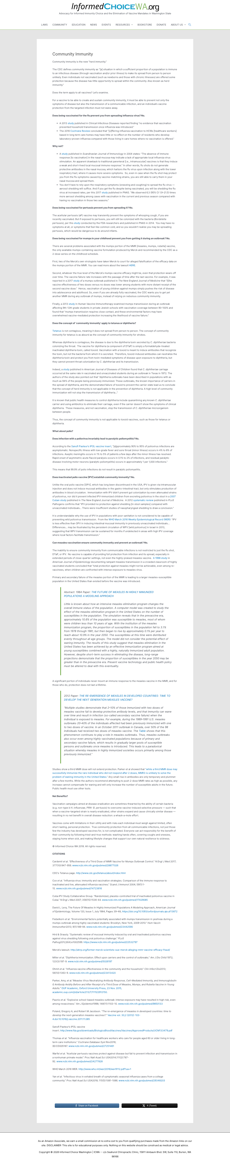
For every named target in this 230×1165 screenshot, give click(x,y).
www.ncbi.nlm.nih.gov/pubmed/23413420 (92, 972)
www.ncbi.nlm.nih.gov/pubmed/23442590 (109, 926)
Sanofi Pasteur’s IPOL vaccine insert (91, 446)
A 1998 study (160, 557)
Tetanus (56, 330)
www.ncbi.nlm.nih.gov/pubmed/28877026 (95, 865)
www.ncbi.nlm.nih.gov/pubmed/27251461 (91, 1046)
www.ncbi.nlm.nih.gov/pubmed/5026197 (90, 961)
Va (109, 1015)
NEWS (93, 24)
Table (142, 730)
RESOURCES (123, 24)
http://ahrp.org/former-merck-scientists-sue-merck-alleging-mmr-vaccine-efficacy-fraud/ (120, 949)
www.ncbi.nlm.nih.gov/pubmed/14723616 (79, 888)
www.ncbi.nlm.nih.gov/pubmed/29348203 (142, 1080)
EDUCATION (78, 24)
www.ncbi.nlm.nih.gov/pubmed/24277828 (79, 1061)
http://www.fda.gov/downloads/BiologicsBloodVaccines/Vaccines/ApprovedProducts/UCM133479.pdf (116, 1030)
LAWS (44, 24)
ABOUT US (177, 24)
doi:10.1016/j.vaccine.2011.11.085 (72, 1019)
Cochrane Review (80, 130)
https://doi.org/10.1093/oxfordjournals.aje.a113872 (149, 911)
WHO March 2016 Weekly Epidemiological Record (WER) (139, 519)
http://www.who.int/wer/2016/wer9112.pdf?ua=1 (105, 1069)
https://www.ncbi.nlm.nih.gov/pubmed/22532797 (111, 942)
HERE (131, 265)
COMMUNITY (59, 24)
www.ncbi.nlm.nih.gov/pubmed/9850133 (140, 1003)
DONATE (161, 24)
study (70, 123)
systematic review (143, 500)
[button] (189, 24)
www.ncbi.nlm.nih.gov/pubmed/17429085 (125, 899)
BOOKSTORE (145, 24)
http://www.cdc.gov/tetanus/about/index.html (101, 873)
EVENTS (106, 24)
